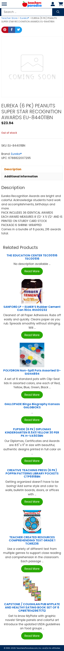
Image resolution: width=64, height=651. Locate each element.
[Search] (58, 12)
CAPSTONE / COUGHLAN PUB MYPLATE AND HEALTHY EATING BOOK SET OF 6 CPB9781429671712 (32, 607)
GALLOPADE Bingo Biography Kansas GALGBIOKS (32, 405)
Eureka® (24, 18)
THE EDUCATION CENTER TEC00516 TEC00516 (32, 257)
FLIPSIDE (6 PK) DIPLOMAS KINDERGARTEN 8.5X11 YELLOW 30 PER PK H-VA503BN (32, 432)
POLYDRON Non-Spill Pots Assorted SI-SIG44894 (32, 372)
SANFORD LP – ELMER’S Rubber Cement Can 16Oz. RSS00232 (32, 308)
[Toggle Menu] (4, 4)
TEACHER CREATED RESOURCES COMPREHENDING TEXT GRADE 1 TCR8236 (32, 540)
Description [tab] (12, 169)
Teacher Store (9, 18)
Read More (32, 271)
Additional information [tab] (21, 176)
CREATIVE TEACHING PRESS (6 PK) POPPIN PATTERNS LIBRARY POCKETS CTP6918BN (32, 473)
